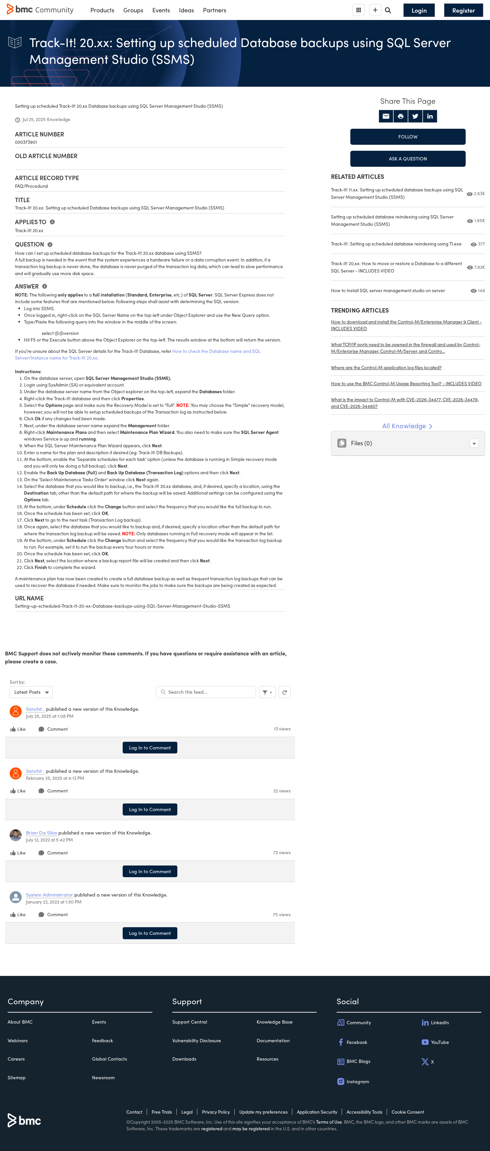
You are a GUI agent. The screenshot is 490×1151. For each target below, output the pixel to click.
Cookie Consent (408, 1112)
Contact (134, 1112)
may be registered (251, 1128)
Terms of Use (329, 1122)
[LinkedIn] (430, 116)
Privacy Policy (216, 1112)
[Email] (386, 116)
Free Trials (162, 1112)
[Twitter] (415, 116)
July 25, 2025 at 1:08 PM (50, 716)
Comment (57, 729)
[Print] (401, 116)
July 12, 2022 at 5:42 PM (49, 839)
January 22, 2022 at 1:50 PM (54, 902)
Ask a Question (408, 158)
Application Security (317, 1112)
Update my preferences (263, 1112)
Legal (187, 1112)
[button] (474, 443)
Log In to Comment (150, 747)
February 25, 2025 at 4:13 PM (55, 778)
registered (211, 1128)
